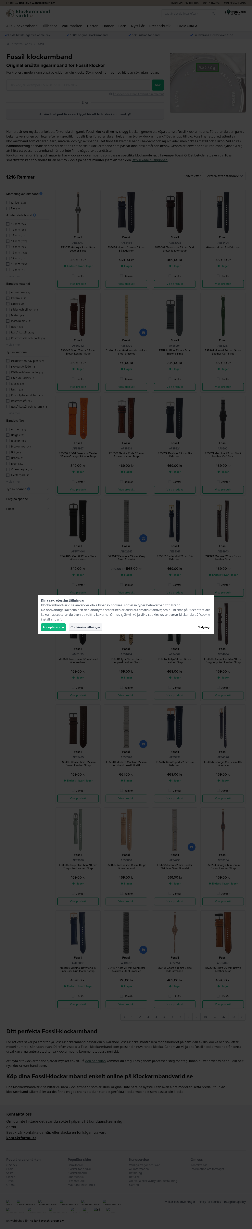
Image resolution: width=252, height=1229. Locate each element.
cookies (116, 605)
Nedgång (203, 627)
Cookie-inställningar (85, 627)
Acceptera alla (53, 627)
